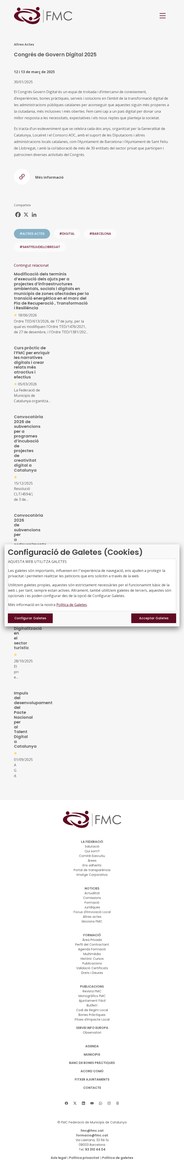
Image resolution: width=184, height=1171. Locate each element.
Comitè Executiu (92, 856)
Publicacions (92, 963)
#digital (66, 233)
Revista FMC (92, 991)
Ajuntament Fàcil (92, 1000)
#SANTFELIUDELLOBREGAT (40, 247)
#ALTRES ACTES (32, 233)
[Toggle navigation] (162, 16)
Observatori (92, 1032)
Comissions (92, 898)
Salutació (92, 846)
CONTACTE (92, 1087)
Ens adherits (92, 865)
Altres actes (92, 916)
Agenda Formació (92, 949)
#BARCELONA (100, 233)
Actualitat (92, 893)
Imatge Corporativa (92, 874)
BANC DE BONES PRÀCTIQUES (92, 1063)
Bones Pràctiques (92, 1015)
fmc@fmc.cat (92, 1130)
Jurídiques (92, 907)
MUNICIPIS (92, 1054)
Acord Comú (92, 1071)
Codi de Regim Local (92, 1010)
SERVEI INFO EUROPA (92, 1028)
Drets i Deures (92, 973)
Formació (92, 902)
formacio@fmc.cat (92, 1135)
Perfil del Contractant (92, 944)
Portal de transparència (92, 870)
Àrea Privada (92, 940)
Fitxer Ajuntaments (92, 1079)
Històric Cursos (92, 958)
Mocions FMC (92, 921)
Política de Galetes (71, 604)
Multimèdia (92, 954)
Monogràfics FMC (92, 996)
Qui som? (92, 851)
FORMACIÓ (92, 935)
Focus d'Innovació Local (92, 912)
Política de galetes (117, 1158)
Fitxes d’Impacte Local (92, 1019)
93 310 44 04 (95, 1149)
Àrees (92, 860)
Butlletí (92, 1005)
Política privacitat (84, 1158)
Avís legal (58, 1158)
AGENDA (92, 1046)
